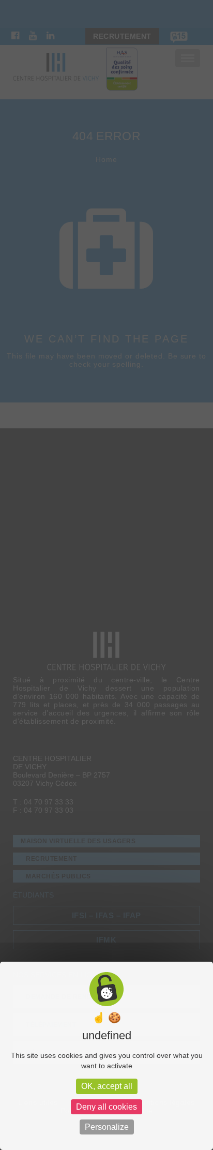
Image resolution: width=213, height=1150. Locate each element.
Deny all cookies (106, 1106)
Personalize (107, 1127)
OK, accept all (106, 1086)
